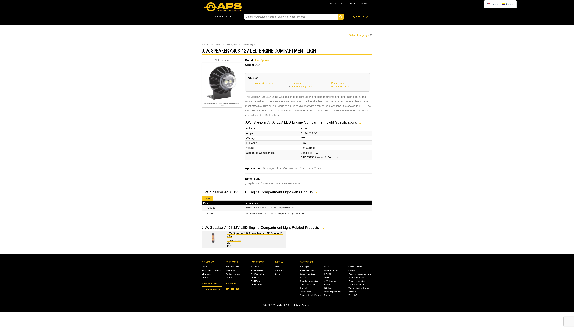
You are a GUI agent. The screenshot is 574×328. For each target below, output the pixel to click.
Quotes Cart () (360, 16)
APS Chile (255, 277)
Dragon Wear (306, 291)
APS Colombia (257, 274)
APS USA (255, 266)
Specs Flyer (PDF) (302, 86)
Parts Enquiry (338, 83)
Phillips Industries (356, 277)
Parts (207, 198)
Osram (351, 270)
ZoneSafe (353, 295)
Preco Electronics (356, 281)
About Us (206, 266)
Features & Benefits (262, 83)
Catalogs (279, 270)
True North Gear (356, 284)
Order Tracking (233, 274)
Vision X (352, 291)
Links (277, 274)
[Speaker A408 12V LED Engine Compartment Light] (222, 82)
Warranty (230, 270)
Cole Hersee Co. (307, 284)
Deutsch (303, 288)
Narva (327, 295)
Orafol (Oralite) (355, 266)
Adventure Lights (308, 270)
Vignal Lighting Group (358, 288)
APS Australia (257, 270)
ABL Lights (305, 266)
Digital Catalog (337, 4)
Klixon (327, 284)
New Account (232, 266)
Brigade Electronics (309, 281)
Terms (229, 277)
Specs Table (298, 83)
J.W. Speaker (263, 60)
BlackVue (304, 277)
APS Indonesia (258, 284)
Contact (364, 4)
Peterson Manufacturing (359, 274)
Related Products (340, 86)
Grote (326, 277)
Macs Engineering (332, 291)
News (353, 4)
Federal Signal (331, 270)
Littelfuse (328, 288)
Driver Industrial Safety (310, 295)
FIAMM (327, 274)
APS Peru (255, 281)
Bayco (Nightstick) (308, 274)
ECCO (327, 266)
